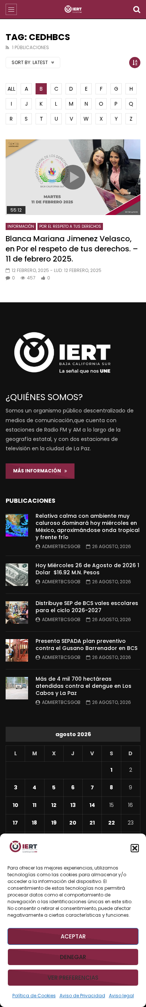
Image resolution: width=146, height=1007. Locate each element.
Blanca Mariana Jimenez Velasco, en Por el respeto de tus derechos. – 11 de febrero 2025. (72, 248)
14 (92, 805)
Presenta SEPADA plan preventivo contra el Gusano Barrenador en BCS (86, 644)
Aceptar (73, 936)
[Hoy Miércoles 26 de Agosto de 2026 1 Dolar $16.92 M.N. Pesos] (17, 574)
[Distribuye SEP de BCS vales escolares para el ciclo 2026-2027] (17, 612)
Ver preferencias (73, 978)
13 (73, 805)
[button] (135, 848)
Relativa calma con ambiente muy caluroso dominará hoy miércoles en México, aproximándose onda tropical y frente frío (88, 526)
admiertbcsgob (61, 546)
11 (34, 805)
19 (54, 822)
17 (15, 822)
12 (54, 805)
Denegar (73, 957)
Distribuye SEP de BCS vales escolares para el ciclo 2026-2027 (87, 606)
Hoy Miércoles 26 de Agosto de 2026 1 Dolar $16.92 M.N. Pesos (87, 569)
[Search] (136, 9)
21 (92, 822)
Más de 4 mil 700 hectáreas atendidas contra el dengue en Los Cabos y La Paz (83, 686)
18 (34, 822)
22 (111, 822)
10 (15, 805)
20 (72, 822)
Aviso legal (121, 995)
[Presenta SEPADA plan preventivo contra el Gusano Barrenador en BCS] (17, 650)
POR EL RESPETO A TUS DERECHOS (70, 226)
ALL (11, 89)
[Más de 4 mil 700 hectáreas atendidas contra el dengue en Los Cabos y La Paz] (17, 688)
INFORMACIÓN (20, 226)
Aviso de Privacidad (82, 995)
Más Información (38, 471)
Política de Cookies (34, 995)
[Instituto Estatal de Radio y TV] (73, 9)
